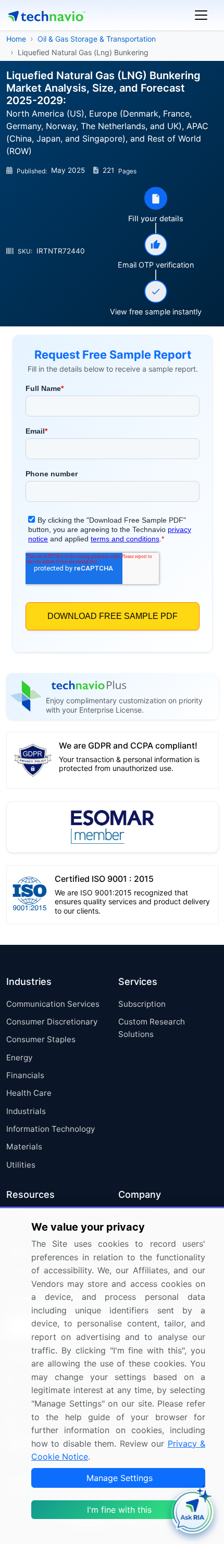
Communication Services (52, 1004)
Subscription (142, 1004)
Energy (19, 1057)
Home (16, 38)
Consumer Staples (41, 1039)
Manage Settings (119, 1478)
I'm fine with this (119, 1509)
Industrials (26, 1111)
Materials (24, 1146)
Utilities (20, 1165)
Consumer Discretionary (51, 1022)
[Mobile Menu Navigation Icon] (201, 15)
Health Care (29, 1093)
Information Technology (50, 1129)
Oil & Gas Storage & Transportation (97, 38)
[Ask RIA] (192, 1512)
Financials (25, 1075)
